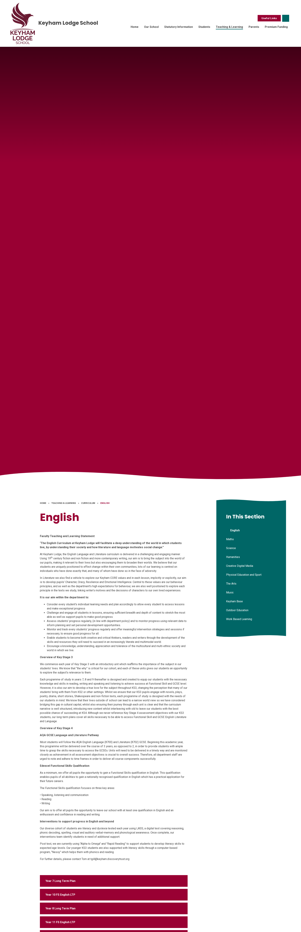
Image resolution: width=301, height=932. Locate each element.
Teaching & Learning (63, 503)
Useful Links (269, 18)
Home (43, 503)
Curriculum (88, 503)
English (105, 503)
